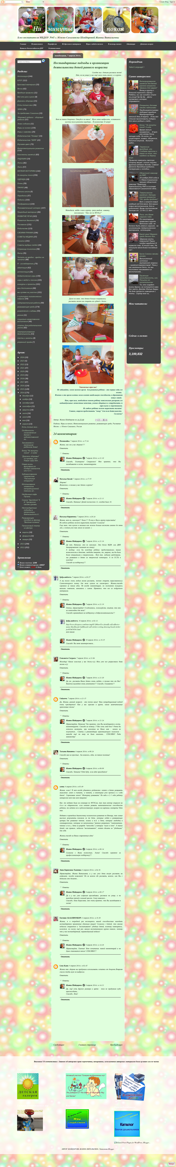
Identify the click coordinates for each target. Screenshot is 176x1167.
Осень (20, 183)
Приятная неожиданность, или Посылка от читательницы (149, 279)
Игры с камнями (24, 132)
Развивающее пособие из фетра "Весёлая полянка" (31, 520)
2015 (22, 389)
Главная (23, 44)
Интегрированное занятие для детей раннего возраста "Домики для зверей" (148, 84)
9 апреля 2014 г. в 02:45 (78, 965)
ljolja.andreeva (65, 577)
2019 (22, 375)
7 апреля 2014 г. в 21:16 (95, 541)
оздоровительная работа (28, 303)
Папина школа (23, 191)
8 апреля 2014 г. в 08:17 (95, 892)
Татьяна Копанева (67, 751)
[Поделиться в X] (101, 420)
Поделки (21, 200)
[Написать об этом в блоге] (99, 420)
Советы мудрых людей (27, 245)
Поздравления (23, 204)
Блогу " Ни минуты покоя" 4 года (148, 126)
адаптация (22, 268)
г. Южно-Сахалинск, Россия (71, 426)
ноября (25, 399)
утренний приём (24, 342)
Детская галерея (146, 44)
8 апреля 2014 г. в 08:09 (95, 768)
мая (24, 420)
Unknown (63, 698)
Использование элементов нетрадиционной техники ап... (30, 487)
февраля (26, 536)
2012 (22, 547)
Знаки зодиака (23, 124)
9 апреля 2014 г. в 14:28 (95, 945)
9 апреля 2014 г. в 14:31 (95, 985)
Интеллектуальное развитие (84, 423)
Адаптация (131, 44)
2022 (22, 364)
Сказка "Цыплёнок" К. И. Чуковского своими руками (31, 502)
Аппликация (22, 76)
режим (20, 315)
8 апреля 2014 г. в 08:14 (95, 849)
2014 (22, 393)
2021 (22, 368)
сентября (26, 406)
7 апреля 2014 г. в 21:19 (95, 604)
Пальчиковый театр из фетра (31, 527)
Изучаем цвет (23, 144)
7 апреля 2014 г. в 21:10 (95, 458)
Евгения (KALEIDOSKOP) (71, 917)
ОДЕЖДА (21, 179)
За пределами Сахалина (28, 113)
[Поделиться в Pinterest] (106, 420)
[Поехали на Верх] (171, 1164)
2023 (22, 361)
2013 (22, 544)
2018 (22, 378)
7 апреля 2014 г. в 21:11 (95, 498)
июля (24, 413)
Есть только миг (25, 105)
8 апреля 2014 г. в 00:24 (85, 751)
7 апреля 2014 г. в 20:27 (81, 577)
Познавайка (65, 441)
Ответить (64, 448)
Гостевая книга (54, 48)
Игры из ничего (66, 423)
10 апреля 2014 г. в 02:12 (88, 620)
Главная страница (87, 1044)
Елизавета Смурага (68, 658)
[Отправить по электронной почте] (96, 420)
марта (25, 532)
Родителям (22, 228)
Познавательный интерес (29, 208)
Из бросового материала (71, 44)
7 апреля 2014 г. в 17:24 (79, 441)
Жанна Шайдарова (74, 458)
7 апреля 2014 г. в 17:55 (82, 479)
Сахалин (21, 241)
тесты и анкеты (25, 338)
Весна (20, 89)
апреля (25, 424)
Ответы (65, 453)
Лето (19, 167)
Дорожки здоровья (25, 101)
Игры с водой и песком (94, 44)
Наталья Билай (66, 478)
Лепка (20, 163)
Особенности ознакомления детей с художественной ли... (30, 434)
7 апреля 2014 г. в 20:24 (86, 516)
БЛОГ (19, 80)
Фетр (19, 253)
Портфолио (52, 44)
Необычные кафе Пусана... (29, 495)
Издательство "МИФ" (27, 140)
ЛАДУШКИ (21, 159)
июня (24, 417)
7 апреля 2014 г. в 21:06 (86, 658)
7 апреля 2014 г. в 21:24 (95, 720)
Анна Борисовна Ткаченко (70, 869)
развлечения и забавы (26, 311)
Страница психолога (26, 249)
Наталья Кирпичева (68, 516)
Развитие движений (26, 220)
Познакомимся (37, 44)
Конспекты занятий (26, 155)
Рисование (117, 423)
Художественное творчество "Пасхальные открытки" (29, 477)
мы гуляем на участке (27, 292)
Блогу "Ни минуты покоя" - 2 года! (30, 452)
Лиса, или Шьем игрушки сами (146, 215)
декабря (25, 396)
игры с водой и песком (27, 280)
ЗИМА (20, 109)
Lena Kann (64, 965)
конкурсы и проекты (26, 284)
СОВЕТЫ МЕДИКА (25, 237)
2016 (22, 386)
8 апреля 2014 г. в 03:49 (74, 786)
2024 (22, 357)
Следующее (58, 1044)
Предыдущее (116, 1044)
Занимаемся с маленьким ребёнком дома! (30, 445)
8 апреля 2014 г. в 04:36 (91, 870)
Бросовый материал (26, 84)
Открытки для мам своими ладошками (148, 106)
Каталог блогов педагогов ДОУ (31, 48)
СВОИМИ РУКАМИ (25, 233)
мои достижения (24, 288)
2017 (22, 382)
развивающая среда (104, 423)
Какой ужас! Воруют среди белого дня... (148, 235)
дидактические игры (26, 276)
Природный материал (27, 212)
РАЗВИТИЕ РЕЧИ (24, 216)
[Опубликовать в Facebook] (104, 420)
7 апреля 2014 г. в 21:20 (95, 677)
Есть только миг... (30, 427)
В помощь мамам (114, 44)
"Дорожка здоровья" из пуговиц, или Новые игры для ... (31, 458)
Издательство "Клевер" (27, 136)
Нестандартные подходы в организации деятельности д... (31, 511)
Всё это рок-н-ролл (25, 97)
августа (26, 410)
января (25, 539)
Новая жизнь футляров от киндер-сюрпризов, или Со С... (31, 467)
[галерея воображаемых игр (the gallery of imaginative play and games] (86, 1098)
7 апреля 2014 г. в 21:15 (77, 698)
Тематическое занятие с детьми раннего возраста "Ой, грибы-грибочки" (149, 196)
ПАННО (20, 187)
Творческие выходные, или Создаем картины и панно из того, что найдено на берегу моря (143, 152)
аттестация (23, 272)
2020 (22, 371)
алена (62, 786)
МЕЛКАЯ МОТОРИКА (26, 171)
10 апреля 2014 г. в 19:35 (95, 640)
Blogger (111, 1149)
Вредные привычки (25, 93)
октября (26, 403)
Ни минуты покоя (25, 175)
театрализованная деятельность (26, 333)
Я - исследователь (25, 264)
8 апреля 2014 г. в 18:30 (91, 918)
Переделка (22, 196)
